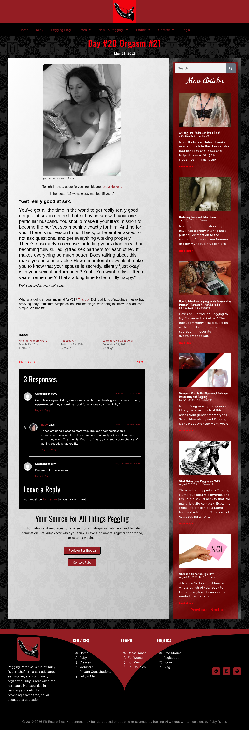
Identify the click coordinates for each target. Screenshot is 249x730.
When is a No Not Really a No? (196, 574)
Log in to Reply (42, 410)
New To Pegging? (111, 30)
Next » (216, 610)
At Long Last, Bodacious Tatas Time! (199, 132)
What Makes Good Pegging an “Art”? (199, 481)
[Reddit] (216, 671)
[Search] (231, 68)
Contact (164, 30)
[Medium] (226, 671)
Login (186, 30)
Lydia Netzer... (112, 186)
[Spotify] (237, 671)
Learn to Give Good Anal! (117, 340)
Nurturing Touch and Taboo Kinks (197, 217)
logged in (50, 499)
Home (23, 30)
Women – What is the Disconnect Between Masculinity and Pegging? (203, 395)
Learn (83, 30)
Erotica (141, 30)
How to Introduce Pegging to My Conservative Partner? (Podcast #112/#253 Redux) (205, 303)
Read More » (186, 166)
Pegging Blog (61, 30)
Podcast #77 (68, 340)
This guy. (84, 299)
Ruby (39, 30)
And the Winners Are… (33, 340)
